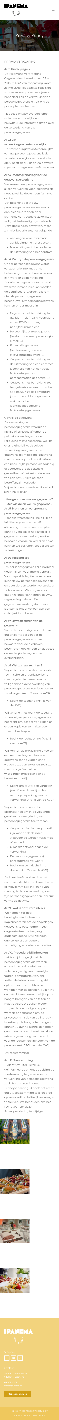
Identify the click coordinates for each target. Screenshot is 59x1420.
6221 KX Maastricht (14, 1377)
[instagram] (13, 1358)
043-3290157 (10, 1382)
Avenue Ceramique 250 (16, 1373)
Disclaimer (39, 1416)
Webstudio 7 (41, 1411)
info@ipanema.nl (13, 1385)
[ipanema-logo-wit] (18, 1330)
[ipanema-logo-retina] (16, 5)
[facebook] (6, 1358)
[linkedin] (20, 1358)
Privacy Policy (22, 1416)
